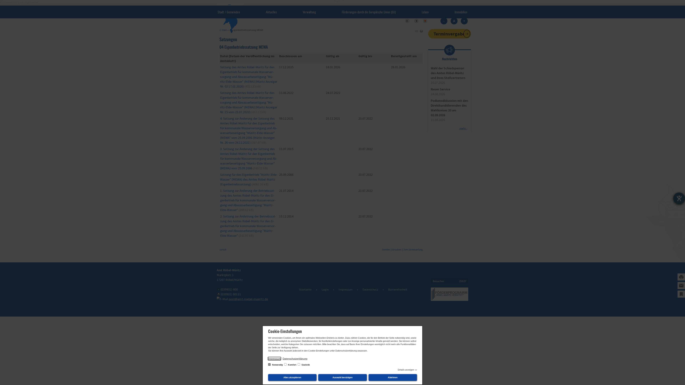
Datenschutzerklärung (295, 358)
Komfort (292, 365)
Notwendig (277, 365)
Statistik (305, 365)
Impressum (274, 358)
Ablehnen (392, 377)
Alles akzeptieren (292, 377)
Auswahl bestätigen (342, 377)
